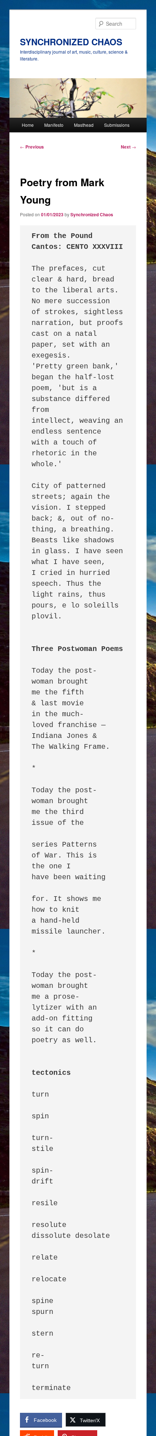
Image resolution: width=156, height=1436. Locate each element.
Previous (32, 146)
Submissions (117, 125)
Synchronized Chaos (91, 214)
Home (28, 125)
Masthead (84, 125)
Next (128, 146)
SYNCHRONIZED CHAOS (71, 42)
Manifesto (53, 125)
